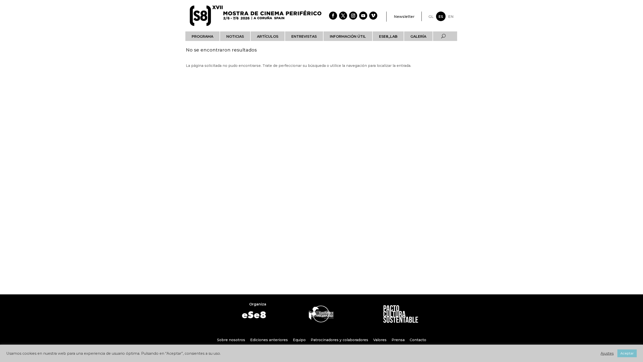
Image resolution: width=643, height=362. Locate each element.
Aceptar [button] (627, 353)
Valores (380, 340)
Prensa (398, 340)
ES (441, 16)
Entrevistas (304, 36)
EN (451, 16)
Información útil (348, 36)
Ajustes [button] (607, 353)
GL (431, 16)
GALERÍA (418, 36)
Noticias (235, 36)
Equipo (299, 340)
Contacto (418, 340)
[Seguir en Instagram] (353, 16)
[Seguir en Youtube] (363, 16)
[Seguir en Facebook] (333, 16)
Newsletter (404, 16)
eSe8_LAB (388, 36)
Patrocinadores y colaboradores (339, 340)
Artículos (267, 36)
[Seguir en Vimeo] (373, 16)
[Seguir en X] (343, 16)
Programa (202, 36)
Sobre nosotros (231, 340)
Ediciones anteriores (269, 340)
